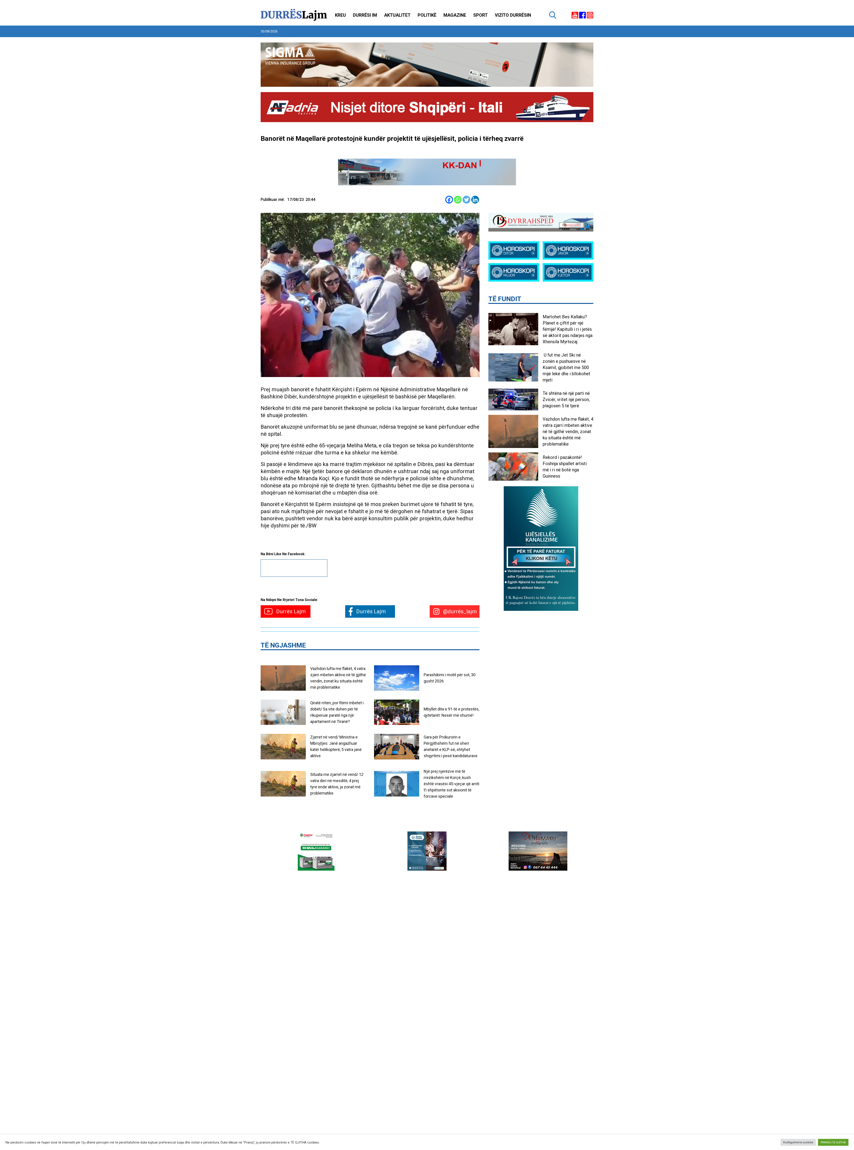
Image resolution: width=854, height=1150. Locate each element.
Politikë (427, 15)
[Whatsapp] (458, 200)
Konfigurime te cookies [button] (798, 1142)
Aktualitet (397, 15)
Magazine (454, 15)
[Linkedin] (475, 200)
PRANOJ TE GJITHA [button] (833, 1142)
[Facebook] (449, 200)
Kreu (340, 15)
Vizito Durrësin (513, 15)
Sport (480, 15)
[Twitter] (466, 200)
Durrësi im (365, 15)
